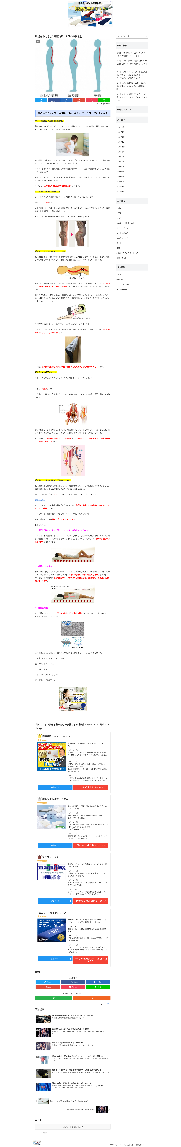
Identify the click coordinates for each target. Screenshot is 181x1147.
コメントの (123, 284)
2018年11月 (121, 142)
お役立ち (120, 208)
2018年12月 (121, 137)
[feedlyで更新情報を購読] (53, 998)
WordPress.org (122, 289)
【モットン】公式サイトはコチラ (90, 787)
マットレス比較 (122, 233)
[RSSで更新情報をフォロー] (91, 998)
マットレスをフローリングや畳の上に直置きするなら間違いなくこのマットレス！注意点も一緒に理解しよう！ (132, 75)
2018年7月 (121, 162)
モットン (120, 243)
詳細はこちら (40, 500)
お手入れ (120, 213)
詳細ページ (55, 787)
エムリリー (121, 218)
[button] (146, 36)
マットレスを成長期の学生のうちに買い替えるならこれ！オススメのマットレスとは (132, 97)
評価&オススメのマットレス (127, 253)
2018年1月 (121, 187)
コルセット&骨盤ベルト (126, 223)
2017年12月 (121, 192)
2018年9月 (121, 152)
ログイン (120, 274)
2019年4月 (121, 127)
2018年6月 (121, 167)
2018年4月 (121, 177)
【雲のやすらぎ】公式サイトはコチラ (90, 845)
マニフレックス (122, 238)
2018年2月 (121, 182)
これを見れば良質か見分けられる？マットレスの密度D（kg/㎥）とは (132, 54)
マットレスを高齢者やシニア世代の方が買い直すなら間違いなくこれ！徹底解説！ (132, 86)
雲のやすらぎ (122, 258)
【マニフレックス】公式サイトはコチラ (90, 901)
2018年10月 (121, 147)
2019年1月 (121, 132)
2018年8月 (121, 157)
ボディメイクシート (124, 228)
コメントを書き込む (73, 1127)
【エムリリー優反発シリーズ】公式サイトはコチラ (90, 960)
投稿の (121, 279)
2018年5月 (121, 172)
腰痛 (38, 972)
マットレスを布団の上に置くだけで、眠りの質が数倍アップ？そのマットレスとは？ (132, 64)
